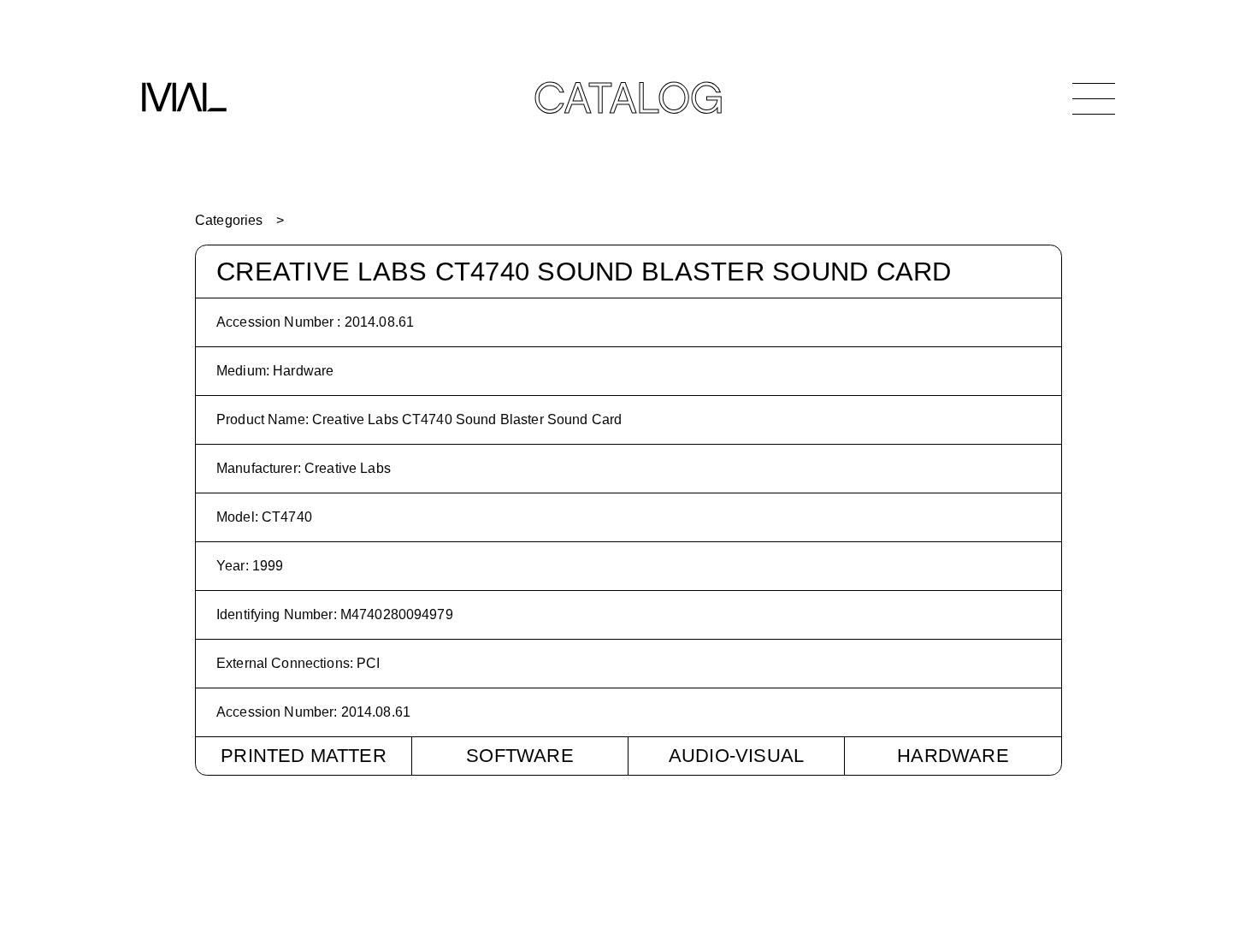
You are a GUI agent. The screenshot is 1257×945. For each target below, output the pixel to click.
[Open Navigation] (1093, 98)
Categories (229, 220)
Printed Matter (304, 755)
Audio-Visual (736, 755)
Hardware (953, 755)
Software (520, 755)
